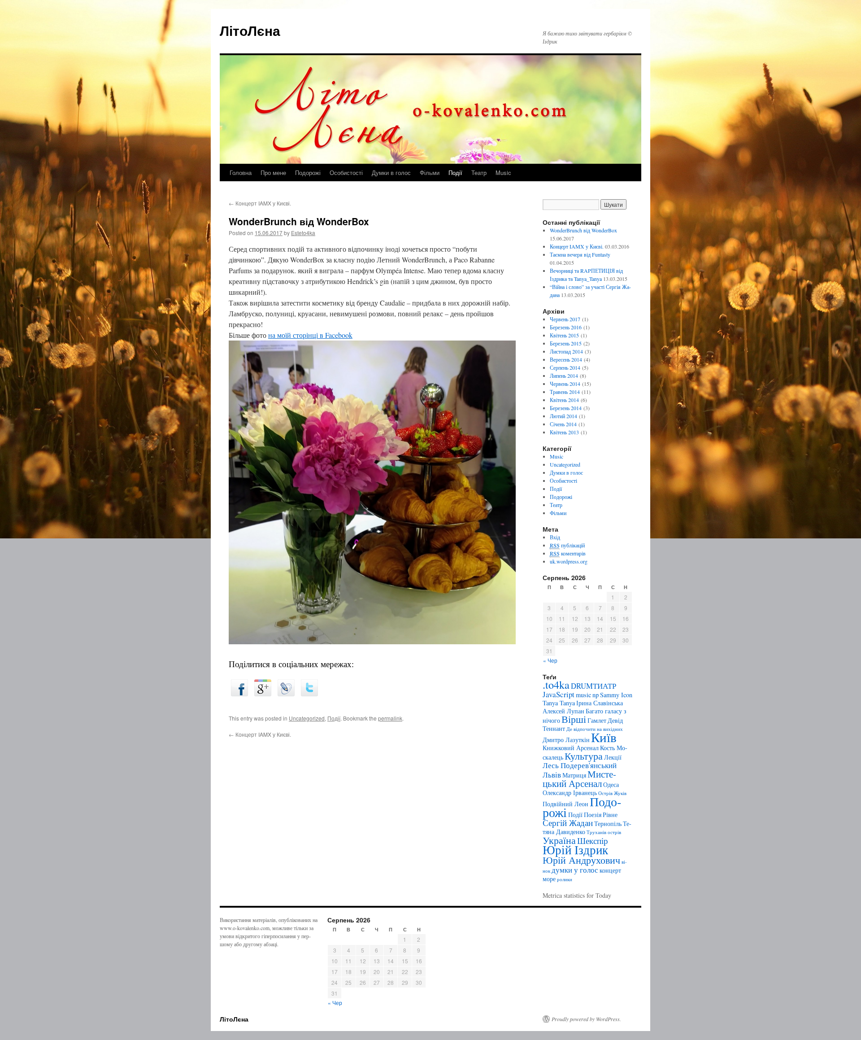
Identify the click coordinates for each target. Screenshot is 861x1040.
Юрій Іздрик (575, 849)
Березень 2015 (566, 343)
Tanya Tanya (559, 703)
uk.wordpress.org (568, 561)
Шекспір (592, 840)
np (595, 694)
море (549, 878)
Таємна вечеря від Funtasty (580, 254)
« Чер (550, 660)
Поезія (592, 814)
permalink (390, 718)
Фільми (429, 172)
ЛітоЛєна (250, 30)
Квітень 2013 (564, 432)
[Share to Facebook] (239, 693)
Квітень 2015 (564, 335)
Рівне (610, 814)
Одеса (611, 784)
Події (455, 172)
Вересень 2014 (566, 359)
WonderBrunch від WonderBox (583, 230)
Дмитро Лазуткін (566, 739)
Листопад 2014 (566, 351)
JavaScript (558, 694)
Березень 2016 (566, 327)
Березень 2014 (566, 407)
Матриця (574, 775)
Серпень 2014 (565, 367)
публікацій (567, 545)
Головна (241, 172)
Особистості (346, 172)
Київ (604, 737)
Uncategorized (307, 718)
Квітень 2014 (564, 399)
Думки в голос (391, 172)
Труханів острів (604, 832)
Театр (479, 172)
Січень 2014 (563, 424)
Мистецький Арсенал (579, 779)
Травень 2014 (565, 391)
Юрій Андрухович (581, 859)
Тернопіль (608, 823)
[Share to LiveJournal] (286, 693)
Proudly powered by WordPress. (586, 1019)
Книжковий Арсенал (571, 747)
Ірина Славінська (599, 703)
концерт (610, 870)
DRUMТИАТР (593, 686)
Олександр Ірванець (570, 792)
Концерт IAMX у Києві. (260, 203)
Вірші (573, 718)
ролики (564, 879)
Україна (559, 840)
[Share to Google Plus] (262, 693)
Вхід (555, 537)
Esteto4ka (303, 232)
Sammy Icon (616, 694)
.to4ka (556, 684)
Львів (552, 774)
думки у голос (575, 870)
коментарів (568, 553)
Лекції (613, 757)
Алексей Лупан (563, 711)
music (583, 694)
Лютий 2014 (563, 415)
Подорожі (308, 172)
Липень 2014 (564, 375)
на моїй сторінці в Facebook (310, 335)
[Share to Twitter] (309, 693)
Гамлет (596, 720)
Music (503, 172)
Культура (584, 755)
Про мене (273, 172)
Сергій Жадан (568, 822)
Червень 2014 (565, 383)
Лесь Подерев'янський (580, 765)
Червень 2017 (565, 319)
